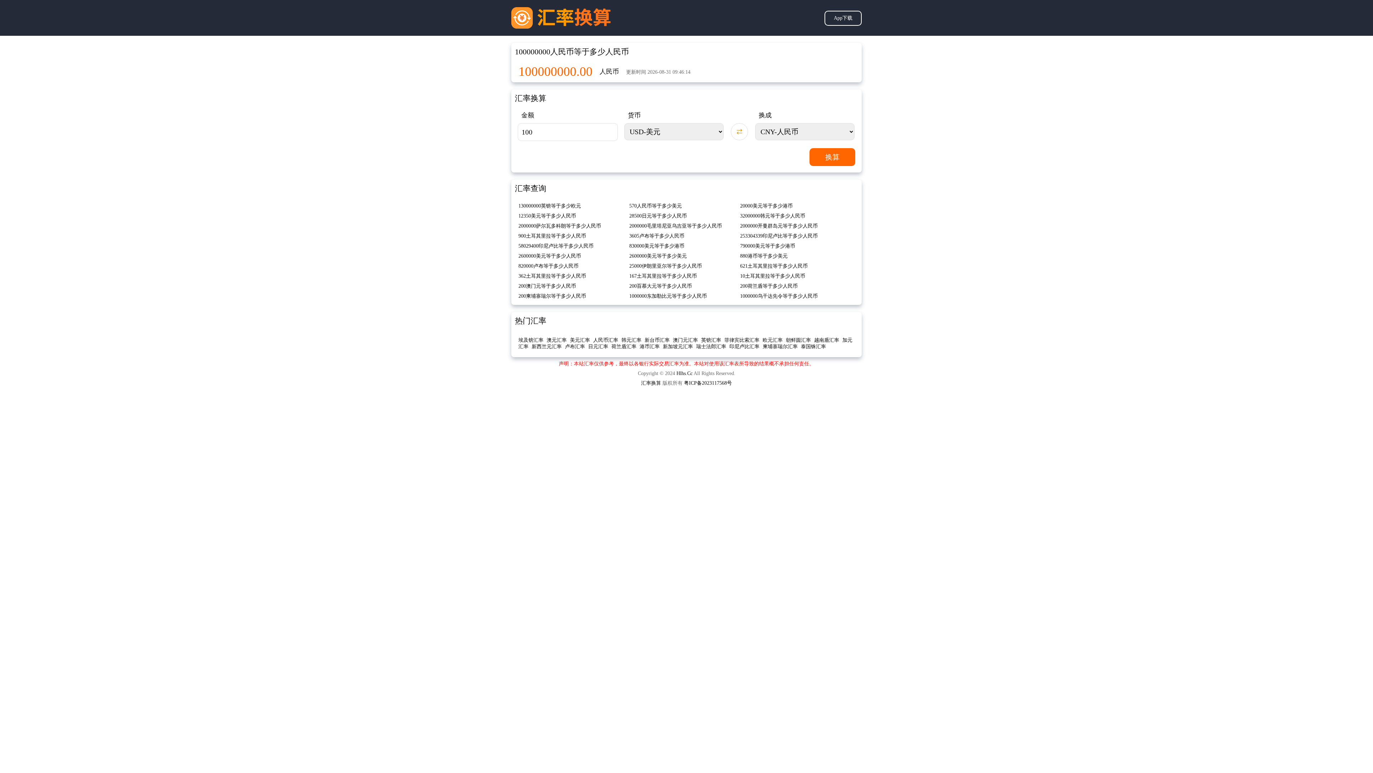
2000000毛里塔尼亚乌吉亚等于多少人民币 (675, 226)
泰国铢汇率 (813, 346)
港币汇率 (650, 346)
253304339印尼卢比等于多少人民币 (779, 236)
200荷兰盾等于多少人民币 (769, 286)
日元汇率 (598, 346)
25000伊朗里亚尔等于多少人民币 (665, 266)
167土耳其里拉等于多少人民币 (663, 276)
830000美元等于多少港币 (656, 246)
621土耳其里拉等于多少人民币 (774, 266)
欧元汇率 (773, 340)
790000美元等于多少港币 (767, 246)
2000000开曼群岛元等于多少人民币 (779, 226)
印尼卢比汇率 (744, 346)
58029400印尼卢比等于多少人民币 (556, 246)
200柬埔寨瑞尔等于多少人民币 (552, 296)
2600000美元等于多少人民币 (549, 256)
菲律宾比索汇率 (741, 340)
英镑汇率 (711, 340)
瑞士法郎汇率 (711, 346)
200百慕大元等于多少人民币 (660, 286)
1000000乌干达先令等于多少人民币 (779, 296)
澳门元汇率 (685, 340)
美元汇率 (580, 340)
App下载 (843, 18)
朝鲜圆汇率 (798, 340)
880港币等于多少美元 (764, 256)
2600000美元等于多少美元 (658, 256)
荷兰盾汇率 (623, 346)
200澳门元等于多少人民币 (547, 286)
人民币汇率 (605, 340)
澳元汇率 (557, 340)
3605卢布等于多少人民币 (656, 236)
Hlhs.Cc (684, 373)
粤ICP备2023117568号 (708, 383)
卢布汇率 (575, 346)
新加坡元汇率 (678, 346)
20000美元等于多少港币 (766, 206)
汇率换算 (651, 383)
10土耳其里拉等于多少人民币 (772, 276)
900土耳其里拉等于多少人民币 (552, 236)
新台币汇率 (657, 340)
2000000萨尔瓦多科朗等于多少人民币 (559, 226)
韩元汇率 (631, 340)
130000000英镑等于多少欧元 (549, 206)
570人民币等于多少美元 (655, 206)
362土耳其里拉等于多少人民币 (552, 276)
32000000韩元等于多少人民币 (772, 216)
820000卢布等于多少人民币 (548, 266)
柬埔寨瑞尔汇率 (780, 346)
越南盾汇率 (826, 340)
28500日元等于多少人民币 (658, 216)
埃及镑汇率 (530, 340)
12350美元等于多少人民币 (547, 216)
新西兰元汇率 (547, 346)
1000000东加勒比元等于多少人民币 (668, 296)
